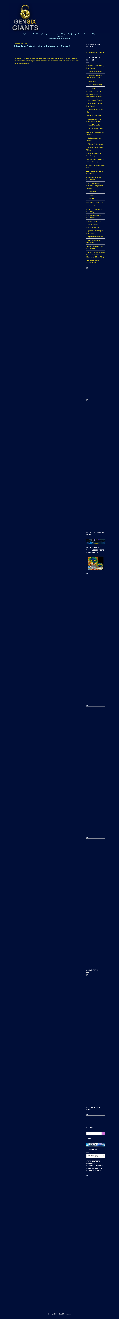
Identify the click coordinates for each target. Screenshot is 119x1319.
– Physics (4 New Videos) (94, 237)
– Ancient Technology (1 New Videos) (95, 167)
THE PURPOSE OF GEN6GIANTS (92, 262)
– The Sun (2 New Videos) (94, 128)
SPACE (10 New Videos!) (94, 115)
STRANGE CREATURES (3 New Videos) (95, 67)
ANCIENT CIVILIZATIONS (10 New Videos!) (94, 161)
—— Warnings (91, 88)
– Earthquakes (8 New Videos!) (93, 139)
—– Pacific (90, 195)
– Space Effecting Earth (94, 125)
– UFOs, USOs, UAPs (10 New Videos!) (94, 105)
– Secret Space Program (94, 100)
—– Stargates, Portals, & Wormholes (94, 173)
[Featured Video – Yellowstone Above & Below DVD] (95, 563)
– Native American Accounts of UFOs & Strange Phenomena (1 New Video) (95, 254)
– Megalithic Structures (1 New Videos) (94, 178)
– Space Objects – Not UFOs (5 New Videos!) (93, 120)
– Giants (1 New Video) (94, 72)
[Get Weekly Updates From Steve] (95, 541)
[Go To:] (95, 1144)
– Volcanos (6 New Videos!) (95, 144)
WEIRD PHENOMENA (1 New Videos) (94, 247)
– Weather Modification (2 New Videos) (94, 155)
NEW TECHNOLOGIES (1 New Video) (94, 210)
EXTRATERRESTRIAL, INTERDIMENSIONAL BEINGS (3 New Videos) (94, 94)
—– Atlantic (90, 199)
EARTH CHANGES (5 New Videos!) (95, 133)
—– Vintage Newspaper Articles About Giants (94, 76)
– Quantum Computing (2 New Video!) (94, 232)
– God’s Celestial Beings (94, 85)
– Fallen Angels (91, 81)
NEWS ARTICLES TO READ (95, 52)
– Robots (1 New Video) (94, 221)
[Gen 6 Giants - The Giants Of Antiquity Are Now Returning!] (40, 18)
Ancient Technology (20, 43)
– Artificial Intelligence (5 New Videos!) (94, 216)
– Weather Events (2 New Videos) (94, 149)
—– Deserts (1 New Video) (95, 202)
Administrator (35, 52)
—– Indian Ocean (92, 206)
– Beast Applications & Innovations (93, 241)
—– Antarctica (91, 191)
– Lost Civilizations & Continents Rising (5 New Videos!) (94, 185)
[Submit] (103, 1134)
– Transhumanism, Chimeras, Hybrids (92, 226)
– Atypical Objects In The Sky (94, 111)
